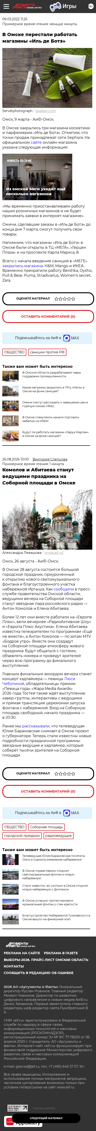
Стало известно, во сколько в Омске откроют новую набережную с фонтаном (55, 887)
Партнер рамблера (44, 1108)
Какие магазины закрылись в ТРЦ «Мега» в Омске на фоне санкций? (53, 389)
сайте (37, 142)
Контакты (14, 966)
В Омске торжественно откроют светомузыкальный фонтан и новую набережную (48, 874)
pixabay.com (45, 111)
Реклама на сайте (22, 953)
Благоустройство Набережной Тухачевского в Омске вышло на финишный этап (56, 917)
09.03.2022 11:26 (14, 19)
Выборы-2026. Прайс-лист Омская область (46, 960)
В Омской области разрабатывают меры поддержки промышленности (51, 374)
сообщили (64, 589)
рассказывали (36, 726)
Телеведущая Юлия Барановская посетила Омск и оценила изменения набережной (53, 857)
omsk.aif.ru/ (54, 553)
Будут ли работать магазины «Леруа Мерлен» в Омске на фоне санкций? (55, 434)
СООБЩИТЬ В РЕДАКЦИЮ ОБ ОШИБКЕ (38, 973)
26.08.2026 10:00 (15, 459)
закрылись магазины (23, 266)
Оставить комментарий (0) (48, 316)
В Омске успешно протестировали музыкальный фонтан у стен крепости (50, 902)
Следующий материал (46, 1118)
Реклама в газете (61, 953)
